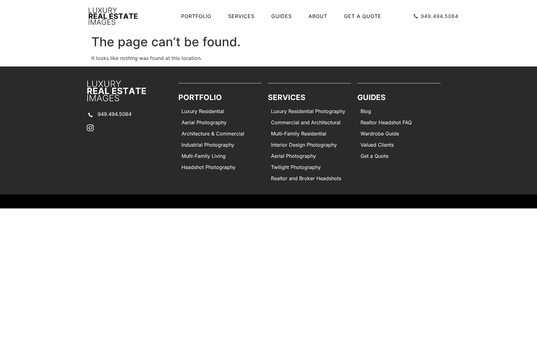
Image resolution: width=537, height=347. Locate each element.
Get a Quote (362, 16)
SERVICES (241, 16)
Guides (281, 16)
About (318, 16)
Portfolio (196, 16)
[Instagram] (90, 128)
